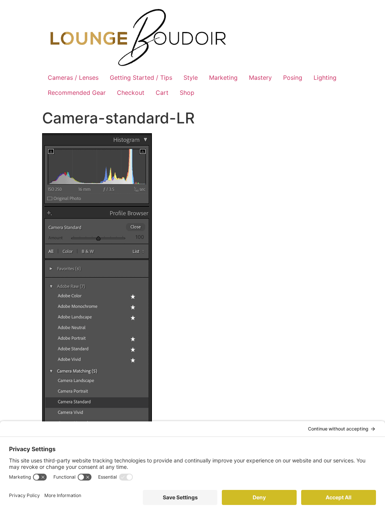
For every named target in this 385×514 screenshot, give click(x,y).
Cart (162, 92)
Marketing (223, 77)
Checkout (130, 92)
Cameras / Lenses (73, 77)
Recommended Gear (77, 92)
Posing (292, 77)
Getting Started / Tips (141, 77)
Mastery (260, 77)
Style (190, 77)
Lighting (325, 77)
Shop (187, 92)
